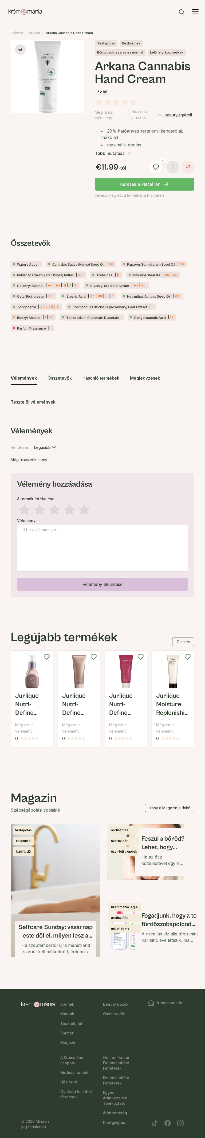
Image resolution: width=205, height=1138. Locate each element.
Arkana (34, 33)
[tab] (24, 378)
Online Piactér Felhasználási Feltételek (116, 1062)
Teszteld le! (71, 1023)
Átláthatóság (115, 1113)
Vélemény (26, 521)
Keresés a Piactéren (140, 184)
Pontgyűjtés (114, 1122)
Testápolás (106, 43)
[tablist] (102, 390)
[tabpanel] (102, 510)
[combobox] (45, 447)
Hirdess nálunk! (74, 1072)
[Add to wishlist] (47, 657)
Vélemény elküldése (102, 584)
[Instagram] (180, 1123)
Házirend (68, 1082)
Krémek (17, 33)
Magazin (68, 1042)
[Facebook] (167, 1123)
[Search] (181, 12)
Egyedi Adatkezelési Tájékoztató (115, 1098)
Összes (183, 641)
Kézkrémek (131, 43)
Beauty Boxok (115, 1004)
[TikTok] (155, 1123)
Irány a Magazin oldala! (169, 808)
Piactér (66, 1033)
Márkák (67, 1014)
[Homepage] (25, 12)
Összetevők (114, 1014)
